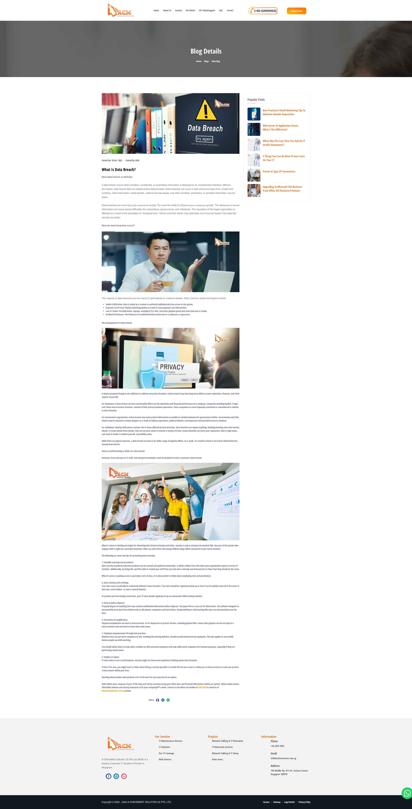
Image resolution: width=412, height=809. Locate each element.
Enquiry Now (296, 10)
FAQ (220, 10)
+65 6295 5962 (277, 746)
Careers (230, 10)
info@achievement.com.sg (113, 690)
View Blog (216, 61)
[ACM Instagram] (124, 776)
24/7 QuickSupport (207, 10)
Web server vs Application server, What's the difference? (281, 127)
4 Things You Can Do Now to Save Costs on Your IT (284, 158)
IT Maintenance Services (170, 740)
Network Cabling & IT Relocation (227, 740)
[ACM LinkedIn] (116, 776)
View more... (218, 759)
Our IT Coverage (166, 753)
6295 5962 (202, 687)
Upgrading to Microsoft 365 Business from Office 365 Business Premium (282, 188)
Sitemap (277, 802)
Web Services (165, 759)
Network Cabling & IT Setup (225, 753)
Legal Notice (289, 802)
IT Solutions (164, 747)
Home (156, 10)
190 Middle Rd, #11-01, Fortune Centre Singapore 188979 (289, 772)
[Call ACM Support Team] (262, 10)
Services (178, 10)
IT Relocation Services (222, 747)
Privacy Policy (304, 802)
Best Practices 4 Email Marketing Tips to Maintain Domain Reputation (284, 112)
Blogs (206, 61)
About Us (167, 10)
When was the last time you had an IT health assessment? (284, 143)
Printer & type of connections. (279, 171)
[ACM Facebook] (108, 776)
